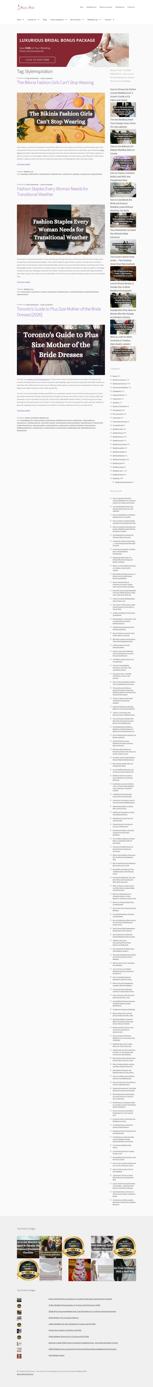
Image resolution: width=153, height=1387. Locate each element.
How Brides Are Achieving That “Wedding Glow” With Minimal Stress (123, 871)
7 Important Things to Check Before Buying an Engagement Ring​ (123, 1177)
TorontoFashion (61, 428)
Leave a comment (46, 78)
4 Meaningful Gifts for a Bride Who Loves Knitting (123, 807)
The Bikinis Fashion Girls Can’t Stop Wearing (55, 82)
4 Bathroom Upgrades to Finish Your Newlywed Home (123, 813)
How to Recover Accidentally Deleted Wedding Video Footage (124, 935)
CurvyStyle (44, 423)
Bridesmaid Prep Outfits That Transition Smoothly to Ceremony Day (123, 1029)
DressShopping (61, 423)
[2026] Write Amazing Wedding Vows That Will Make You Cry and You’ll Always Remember (82, 1311)
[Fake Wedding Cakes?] (79, 1270)
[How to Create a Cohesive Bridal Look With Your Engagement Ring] (123, 189)
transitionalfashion (77, 292)
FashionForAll (98, 423)
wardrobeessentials (92, 292)
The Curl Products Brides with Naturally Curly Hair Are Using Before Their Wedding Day (123, 721)
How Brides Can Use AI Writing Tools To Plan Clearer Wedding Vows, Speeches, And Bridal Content (123, 787)
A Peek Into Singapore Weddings (124, 1009)
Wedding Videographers (123, 482)
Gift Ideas (116, 402)
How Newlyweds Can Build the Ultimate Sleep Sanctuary (123, 233)
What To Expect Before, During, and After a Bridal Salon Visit (123, 1065)
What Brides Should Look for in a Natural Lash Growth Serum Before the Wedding (124, 576)
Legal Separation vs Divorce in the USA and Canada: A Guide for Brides (124, 1194)
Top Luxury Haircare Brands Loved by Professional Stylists (123, 990)
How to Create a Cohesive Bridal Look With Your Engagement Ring (122, 176)
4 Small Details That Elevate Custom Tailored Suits (123, 825)
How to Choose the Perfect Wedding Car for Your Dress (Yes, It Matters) (124, 1038)
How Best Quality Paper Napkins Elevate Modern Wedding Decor (124, 758)
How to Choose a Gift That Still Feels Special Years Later (123, 996)
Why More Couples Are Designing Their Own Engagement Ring (124, 640)
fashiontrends (44, 174)
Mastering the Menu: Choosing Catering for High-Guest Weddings (123, 832)
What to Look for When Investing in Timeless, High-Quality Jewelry (121, 340)
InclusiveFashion (52, 425)
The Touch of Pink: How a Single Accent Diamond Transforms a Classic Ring (124, 607)
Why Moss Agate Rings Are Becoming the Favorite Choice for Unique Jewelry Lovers (124, 751)
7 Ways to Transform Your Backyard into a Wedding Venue (124, 714)
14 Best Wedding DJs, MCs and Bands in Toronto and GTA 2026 (72, 1324)
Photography (117, 410)
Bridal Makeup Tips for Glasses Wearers (64, 1318)
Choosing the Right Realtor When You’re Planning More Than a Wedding (124, 957)
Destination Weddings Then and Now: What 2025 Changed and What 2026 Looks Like (124, 879)
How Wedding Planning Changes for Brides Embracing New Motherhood (124, 1003)
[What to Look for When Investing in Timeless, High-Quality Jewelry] (123, 353)
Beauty (115, 376)
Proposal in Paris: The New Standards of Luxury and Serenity (122, 676)
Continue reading (23, 164)
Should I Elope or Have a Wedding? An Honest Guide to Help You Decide (123, 743)
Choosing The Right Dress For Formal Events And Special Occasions (123, 849)
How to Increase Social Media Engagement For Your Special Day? (123, 1113)
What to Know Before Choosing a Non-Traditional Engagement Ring (124, 857)
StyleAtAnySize (37, 428)
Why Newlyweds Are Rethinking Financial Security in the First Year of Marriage (123, 1096)
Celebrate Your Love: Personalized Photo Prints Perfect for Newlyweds (122, 942)
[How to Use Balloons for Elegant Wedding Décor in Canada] (123, 163)
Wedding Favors (118, 440)
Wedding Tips (119, 7)
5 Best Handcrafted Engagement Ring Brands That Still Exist (124, 929)
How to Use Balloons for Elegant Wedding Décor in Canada (122, 150)
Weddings (116, 478)
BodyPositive (50, 420)
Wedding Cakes (118, 429)
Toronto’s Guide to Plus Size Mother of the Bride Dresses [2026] (59, 311)
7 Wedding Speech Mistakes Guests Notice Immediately (122, 795)
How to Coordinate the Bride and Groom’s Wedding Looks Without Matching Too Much (124, 529)
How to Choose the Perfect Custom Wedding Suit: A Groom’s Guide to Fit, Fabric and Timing (124, 500)
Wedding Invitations (120, 444)
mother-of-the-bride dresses (38, 379)
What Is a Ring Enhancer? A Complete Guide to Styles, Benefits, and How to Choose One (124, 896)
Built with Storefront (25, 1374)
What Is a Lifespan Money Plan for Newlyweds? (123, 903)
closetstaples (25, 292)
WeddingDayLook (74, 428)
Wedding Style (118, 463)
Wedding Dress (91, 7)
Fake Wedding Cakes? (57, 1355)
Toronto (108, 19)
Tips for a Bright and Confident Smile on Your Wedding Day (124, 1077)
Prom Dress (117, 418)
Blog (45, 19)
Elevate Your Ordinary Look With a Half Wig (65, 1330)
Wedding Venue (118, 474)
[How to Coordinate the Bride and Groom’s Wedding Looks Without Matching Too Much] (123, 220)
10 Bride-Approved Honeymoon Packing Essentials (123, 628)
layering (43, 292)
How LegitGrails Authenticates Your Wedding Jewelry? (123, 950)
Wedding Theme (118, 467)
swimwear (75, 174)
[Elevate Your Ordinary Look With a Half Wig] (125, 1270)
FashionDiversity (86, 423)
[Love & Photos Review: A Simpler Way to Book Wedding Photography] (123, 300)
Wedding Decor (118, 433)
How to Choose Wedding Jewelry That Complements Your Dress (124, 683)
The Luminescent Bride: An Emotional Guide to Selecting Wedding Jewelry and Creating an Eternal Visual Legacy (124, 691)
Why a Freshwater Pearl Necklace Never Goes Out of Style (124, 864)
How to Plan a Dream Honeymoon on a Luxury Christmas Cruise (124, 1164)
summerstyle (67, 174)
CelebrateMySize (88, 420)
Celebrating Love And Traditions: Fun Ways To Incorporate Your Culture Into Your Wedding (124, 1052)
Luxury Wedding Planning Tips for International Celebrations (123, 771)
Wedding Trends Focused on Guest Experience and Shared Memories (123, 777)
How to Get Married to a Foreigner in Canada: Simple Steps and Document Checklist (123, 584)
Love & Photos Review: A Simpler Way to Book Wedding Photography (122, 287)
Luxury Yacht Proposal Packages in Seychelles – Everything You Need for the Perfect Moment (124, 1185)
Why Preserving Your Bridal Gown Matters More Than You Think (124, 1059)
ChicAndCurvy (22, 423)
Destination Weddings (120, 387)
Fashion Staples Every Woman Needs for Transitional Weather (52, 191)
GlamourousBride (39, 425)
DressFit (52, 423)
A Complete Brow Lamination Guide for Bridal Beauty (123, 1126)
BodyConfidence (39, 420)
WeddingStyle (22, 430)
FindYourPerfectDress (24, 425)
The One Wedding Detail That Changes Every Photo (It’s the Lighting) (123, 123)
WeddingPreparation (88, 428)
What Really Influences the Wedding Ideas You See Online (123, 1071)
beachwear (24, 174)
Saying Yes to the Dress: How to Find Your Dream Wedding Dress (124, 801)
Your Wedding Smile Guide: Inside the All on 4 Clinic (124, 1158)
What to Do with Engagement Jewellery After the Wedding (123, 984)
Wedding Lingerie (119, 452)
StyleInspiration (56, 174)
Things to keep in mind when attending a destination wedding (123, 700)
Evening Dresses (118, 395)
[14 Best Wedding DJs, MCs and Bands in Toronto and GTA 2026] (73, 1247)
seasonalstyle (52, 292)
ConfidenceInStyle (33, 423)
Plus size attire (118, 414)
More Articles (75, 19)
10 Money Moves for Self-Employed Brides (121, 646)
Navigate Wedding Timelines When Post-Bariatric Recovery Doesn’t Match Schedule (123, 1021)
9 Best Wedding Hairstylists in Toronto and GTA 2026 (69, 1336)
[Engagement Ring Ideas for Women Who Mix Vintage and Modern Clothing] (123, 327)
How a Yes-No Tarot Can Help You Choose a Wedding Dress (124, 1083)
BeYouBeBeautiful (27, 420)
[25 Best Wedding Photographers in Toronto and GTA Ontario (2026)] (125, 1247)
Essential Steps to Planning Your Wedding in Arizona (124, 1120)
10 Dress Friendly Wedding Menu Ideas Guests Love (124, 600)
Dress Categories (57, 19)
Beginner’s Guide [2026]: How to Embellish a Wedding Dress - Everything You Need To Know (83, 1343)
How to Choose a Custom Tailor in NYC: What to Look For (124, 634)
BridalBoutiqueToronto (64, 420)
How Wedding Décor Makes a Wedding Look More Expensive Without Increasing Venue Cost (123, 729)
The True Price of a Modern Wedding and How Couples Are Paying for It (123, 971)
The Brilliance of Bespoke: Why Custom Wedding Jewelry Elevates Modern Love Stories (123, 1139)
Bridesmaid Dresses (119, 384)
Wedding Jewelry (118, 448)
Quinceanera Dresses (120, 422)
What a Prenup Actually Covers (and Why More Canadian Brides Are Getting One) (124, 888)
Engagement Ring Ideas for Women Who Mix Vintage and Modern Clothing (123, 313)
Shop (81, 7)
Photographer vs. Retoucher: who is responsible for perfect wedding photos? (124, 621)
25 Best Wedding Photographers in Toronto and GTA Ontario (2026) (74, 1305)
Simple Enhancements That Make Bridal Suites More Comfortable (124, 1089)
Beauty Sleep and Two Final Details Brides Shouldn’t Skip (123, 1014)
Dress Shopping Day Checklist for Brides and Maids (124, 736)
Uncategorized (118, 425)
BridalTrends (77, 420)
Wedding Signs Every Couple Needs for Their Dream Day (122, 1045)
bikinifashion (34, 174)
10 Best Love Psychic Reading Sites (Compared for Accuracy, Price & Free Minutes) (123, 653)
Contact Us (131, 7)
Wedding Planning (119, 459)
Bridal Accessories (106, 7)
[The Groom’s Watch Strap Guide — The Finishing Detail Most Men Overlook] (123, 273)
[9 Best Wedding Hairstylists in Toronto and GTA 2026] (28, 1270)
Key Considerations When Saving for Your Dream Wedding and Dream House (124, 922)
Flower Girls (117, 399)
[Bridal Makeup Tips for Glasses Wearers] (102, 1247)
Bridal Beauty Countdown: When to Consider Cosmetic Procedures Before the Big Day (124, 1104)
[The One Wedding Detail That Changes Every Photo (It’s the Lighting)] (123, 136)
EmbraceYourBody (73, 423)
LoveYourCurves (63, 425)
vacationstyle (85, 174)
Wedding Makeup (118, 456)
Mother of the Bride (32, 418)
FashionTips (35, 292)
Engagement (117, 391)
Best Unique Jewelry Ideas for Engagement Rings (123, 765)
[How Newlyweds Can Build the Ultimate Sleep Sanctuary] (123, 246)
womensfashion (96, 174)
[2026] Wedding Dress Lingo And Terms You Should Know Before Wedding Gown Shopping (82, 1349)
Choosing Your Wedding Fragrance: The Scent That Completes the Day (122, 667)
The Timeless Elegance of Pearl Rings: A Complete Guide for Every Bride (124, 841)
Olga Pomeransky (32, 78)
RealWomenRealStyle (24, 428)
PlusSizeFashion (89, 425)
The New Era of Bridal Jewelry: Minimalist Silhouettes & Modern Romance (124, 1202)
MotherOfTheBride (76, 425)
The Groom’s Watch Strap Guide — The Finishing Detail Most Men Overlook (122, 260)
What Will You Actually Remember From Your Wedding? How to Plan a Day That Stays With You (124, 592)
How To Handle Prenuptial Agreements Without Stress (122, 978)
